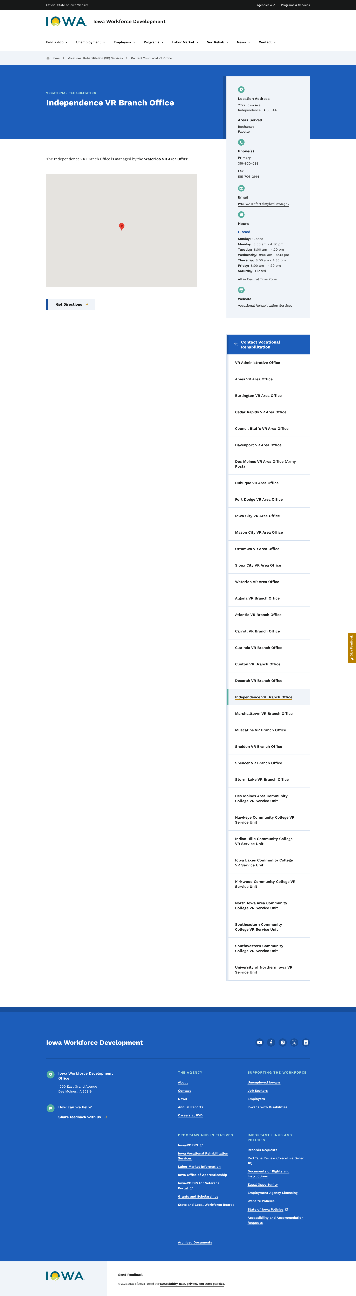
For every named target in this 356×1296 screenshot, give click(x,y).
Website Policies (261, 1201)
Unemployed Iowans (264, 1082)
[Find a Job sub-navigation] (66, 42)
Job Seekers (258, 1091)
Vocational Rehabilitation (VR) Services (95, 58)
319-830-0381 (249, 163)
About (183, 1082)
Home (56, 58)
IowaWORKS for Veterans (198, 1185)
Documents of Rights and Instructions (268, 1173)
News (182, 1099)
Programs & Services (295, 5)
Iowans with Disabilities (267, 1107)
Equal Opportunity (263, 1184)
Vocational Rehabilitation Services (265, 305)
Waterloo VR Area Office (166, 158)
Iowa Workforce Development (129, 21)
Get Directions (69, 304)
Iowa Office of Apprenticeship (202, 1175)
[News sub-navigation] (249, 42)
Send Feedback (130, 1275)
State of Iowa (265, 1209)
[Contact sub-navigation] (275, 42)
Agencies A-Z (266, 5)
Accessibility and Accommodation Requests (275, 1220)
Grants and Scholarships (198, 1196)
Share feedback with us (79, 1117)
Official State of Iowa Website (67, 5)
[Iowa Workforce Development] (67, 21)
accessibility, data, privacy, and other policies (192, 1284)
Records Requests (262, 1150)
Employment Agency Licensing (273, 1193)
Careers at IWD (190, 1115)
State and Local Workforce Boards (206, 1205)
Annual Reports (190, 1107)
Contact (184, 1091)
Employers (256, 1099)
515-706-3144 (248, 177)
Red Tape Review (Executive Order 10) (276, 1160)
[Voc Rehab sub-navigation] (227, 42)
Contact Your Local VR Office (151, 58)
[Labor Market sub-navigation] (197, 42)
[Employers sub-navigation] (134, 42)
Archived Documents (195, 1242)
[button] (121, 227)
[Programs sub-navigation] (162, 42)
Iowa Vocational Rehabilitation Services (203, 1155)
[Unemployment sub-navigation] (104, 42)
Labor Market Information (199, 1167)
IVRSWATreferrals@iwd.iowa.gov (263, 204)
